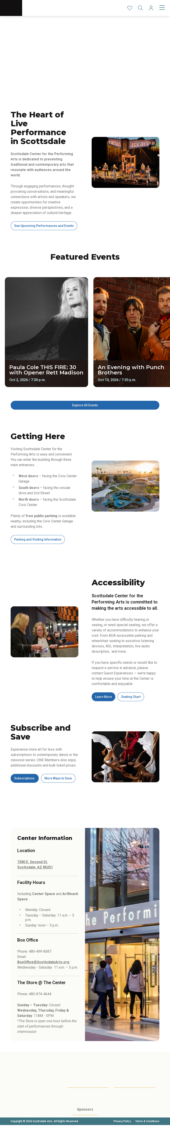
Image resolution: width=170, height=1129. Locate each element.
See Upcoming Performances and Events (44, 226)
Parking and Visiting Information (37, 539)
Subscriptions (24, 778)
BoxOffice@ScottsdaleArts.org (43, 962)
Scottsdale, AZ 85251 (35, 867)
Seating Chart (131, 697)
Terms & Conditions (147, 1121)
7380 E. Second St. (32, 862)
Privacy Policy (122, 1121)
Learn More (103, 697)
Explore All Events (85, 405)
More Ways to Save (58, 778)
